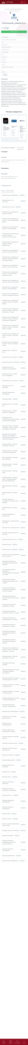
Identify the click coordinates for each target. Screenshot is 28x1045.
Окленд (5, 74)
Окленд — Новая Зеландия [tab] (7, 190)
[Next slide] (25, 128)
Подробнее (22, 195)
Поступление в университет (16, 9)
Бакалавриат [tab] (20, 147)
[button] (5, 28)
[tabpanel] (14, 507)
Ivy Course (7, 9)
